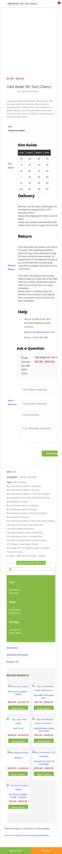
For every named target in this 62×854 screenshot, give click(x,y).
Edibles (22, 477)
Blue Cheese (20, 482)
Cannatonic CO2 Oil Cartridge (43, 762)
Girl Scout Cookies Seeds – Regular (18, 795)
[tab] (31, 648)
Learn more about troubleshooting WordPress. (27, 835)
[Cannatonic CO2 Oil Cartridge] (43, 754)
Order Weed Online (28, 544)
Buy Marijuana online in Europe (22, 509)
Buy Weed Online (45, 521)
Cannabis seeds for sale (18, 532)
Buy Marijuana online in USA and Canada (26, 513)
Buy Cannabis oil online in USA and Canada (28, 494)
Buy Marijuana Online (17, 501)
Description (12, 647)
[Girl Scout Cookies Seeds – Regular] (18, 787)
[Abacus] (18, 752)
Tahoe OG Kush (14, 552)
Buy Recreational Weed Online (21, 521)
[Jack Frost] (18, 721)
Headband (36, 532)
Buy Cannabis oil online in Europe (23, 490)
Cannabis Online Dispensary (20, 528)
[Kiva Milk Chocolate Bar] (43, 688)
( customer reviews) (27, 91)
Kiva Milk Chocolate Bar (18, 540)
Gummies (32, 477)
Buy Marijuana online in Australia (22, 505)
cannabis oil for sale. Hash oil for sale (25, 524)
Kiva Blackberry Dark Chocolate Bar (24, 536)
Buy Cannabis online (16, 497)
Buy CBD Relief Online (38, 497)
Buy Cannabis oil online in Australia (23, 486)
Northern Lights (38, 540)
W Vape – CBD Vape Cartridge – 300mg (26, 555)
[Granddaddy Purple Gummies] (43, 721)
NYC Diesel (12, 544)
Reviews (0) (13, 661)
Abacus (18, 757)
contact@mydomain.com (42, 332)
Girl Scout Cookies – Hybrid (18, 693)
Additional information (17, 654)
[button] (57, 3)
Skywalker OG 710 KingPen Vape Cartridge (28, 548)
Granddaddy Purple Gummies (44, 729)
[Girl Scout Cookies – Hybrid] (18, 686)
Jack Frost (18, 728)
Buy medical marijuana (18, 517)
